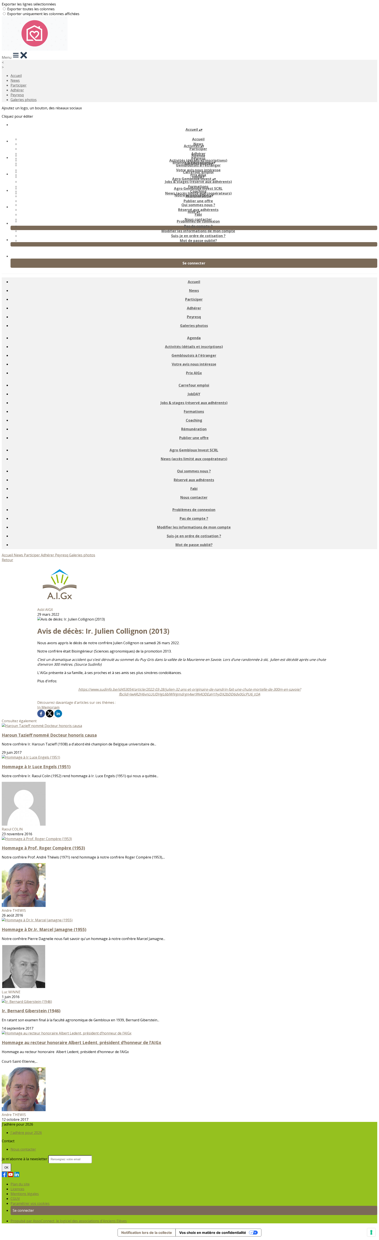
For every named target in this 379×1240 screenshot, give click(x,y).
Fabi (198, 214)
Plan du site (20, 1184)
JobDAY (194, 394)
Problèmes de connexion (198, 221)
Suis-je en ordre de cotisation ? (198, 235)
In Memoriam (48, 707)
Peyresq (17, 94)
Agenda (198, 155)
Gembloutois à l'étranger (198, 165)
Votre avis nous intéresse (194, 364)
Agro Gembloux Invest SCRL (198, 188)
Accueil (16, 75)
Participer (19, 85)
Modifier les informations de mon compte (198, 231)
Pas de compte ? (198, 226)
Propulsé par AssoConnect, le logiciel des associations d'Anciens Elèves (69, 1221)
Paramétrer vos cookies (30, 1203)
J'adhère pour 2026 (26, 1132)
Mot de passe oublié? (198, 240)
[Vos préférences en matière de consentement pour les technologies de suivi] (371, 1232)
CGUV (15, 1198)
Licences (17, 1189)
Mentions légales (25, 1193)
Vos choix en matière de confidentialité (212, 1232)
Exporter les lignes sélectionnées (29, 4)
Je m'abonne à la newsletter (25, 1159)
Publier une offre (198, 201)
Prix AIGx (194, 373)
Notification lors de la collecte (146, 1232)
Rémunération (194, 429)
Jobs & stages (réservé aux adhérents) (198, 181)
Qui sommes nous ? (198, 204)
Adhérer (17, 90)
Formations (194, 411)
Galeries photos (24, 99)
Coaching (194, 420)
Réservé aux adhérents (194, 479)
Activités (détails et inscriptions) (194, 346)
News (15, 80)
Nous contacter (193, 497)
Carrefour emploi (198, 172)
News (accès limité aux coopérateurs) (194, 458)
